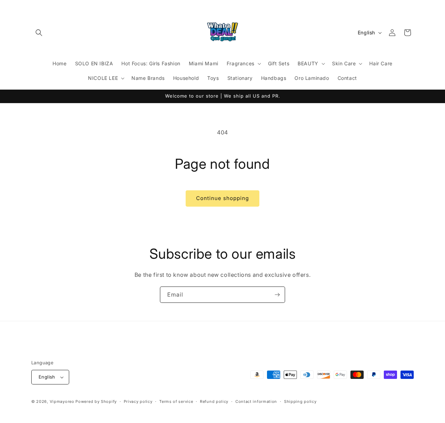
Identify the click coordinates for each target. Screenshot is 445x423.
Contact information (256, 401)
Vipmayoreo (62, 401)
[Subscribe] (277, 295)
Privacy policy (138, 401)
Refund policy (214, 401)
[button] (39, 32)
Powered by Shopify (96, 401)
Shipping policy (300, 401)
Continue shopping (222, 198)
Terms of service (176, 401)
